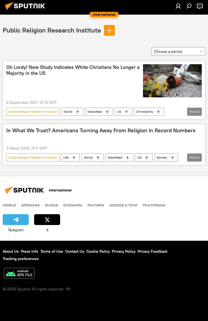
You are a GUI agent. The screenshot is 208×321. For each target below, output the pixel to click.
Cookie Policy (98, 251)
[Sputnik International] (26, 10)
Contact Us (74, 251)
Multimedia (154, 205)
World (67, 112)
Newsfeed (94, 112)
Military (95, 205)
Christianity (144, 112)
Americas (30, 205)
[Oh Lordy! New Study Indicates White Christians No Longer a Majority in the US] (172, 80)
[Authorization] (178, 6)
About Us (11, 251)
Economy (72, 205)
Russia (51, 205)
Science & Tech (123, 205)
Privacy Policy (123, 251)
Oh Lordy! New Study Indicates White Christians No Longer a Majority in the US (72, 70)
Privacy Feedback (152, 251)
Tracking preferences (21, 258)
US (119, 112)
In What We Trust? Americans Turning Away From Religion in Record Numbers (101, 130)
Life (66, 157)
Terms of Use (51, 251)
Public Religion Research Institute (52, 30)
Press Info (29, 251)
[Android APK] (19, 274)
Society (162, 157)
